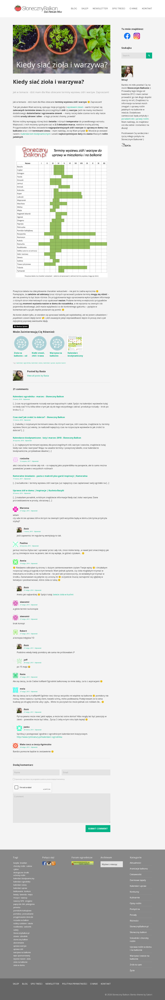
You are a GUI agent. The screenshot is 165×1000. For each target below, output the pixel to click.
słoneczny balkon (20, 939)
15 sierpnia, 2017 (25, 461)
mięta (30, 894)
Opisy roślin (135, 903)
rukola (30, 923)
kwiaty (16, 894)
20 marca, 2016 (18, 493)
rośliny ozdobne (20, 923)
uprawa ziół (18, 949)
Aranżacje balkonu (139, 868)
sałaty (15, 930)
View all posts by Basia (38, 375)
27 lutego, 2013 (25, 605)
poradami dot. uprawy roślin (135, 118)
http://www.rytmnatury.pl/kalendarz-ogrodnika (39, 737)
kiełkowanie (18, 891)
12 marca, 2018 (18, 420)
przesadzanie (27, 914)
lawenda (23, 894)
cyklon (16, 869)
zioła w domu (19, 965)
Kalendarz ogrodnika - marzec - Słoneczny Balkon (38, 396)
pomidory (17, 914)
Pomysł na (135, 909)
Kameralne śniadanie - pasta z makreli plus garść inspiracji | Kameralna (50, 476)
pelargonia (30, 904)
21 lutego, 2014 (29, 590)
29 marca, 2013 (29, 730)
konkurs (27, 891)
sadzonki (27, 926)
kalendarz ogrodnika (23, 363)
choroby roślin (19, 866)
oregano (28, 901)
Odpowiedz (26, 399)
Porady (133, 914)
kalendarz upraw (49, 363)
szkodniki (23, 936)
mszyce (16, 898)
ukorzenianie (18, 943)
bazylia (16, 863)
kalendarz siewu (37, 363)
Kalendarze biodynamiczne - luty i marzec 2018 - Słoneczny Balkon (47, 437)
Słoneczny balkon (138, 932)
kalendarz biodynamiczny (23, 878)
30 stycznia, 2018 (18, 441)
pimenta (16, 907)
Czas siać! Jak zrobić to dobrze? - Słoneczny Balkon (39, 417)
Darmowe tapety (138, 880)
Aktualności (135, 862)
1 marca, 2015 (28, 531)
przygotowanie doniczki (23, 917)
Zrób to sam (136, 964)
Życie (132, 970)
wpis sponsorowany (21, 955)
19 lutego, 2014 (25, 563)
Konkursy (134, 891)
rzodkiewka (18, 926)
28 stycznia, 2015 (25, 546)
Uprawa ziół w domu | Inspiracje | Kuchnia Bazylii (38, 490)
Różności (134, 920)
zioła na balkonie (20, 962)
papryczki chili (19, 904)
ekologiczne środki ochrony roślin (21, 873)
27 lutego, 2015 (25, 511)
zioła (29, 959)
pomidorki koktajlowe (22, 910)
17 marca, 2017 (18, 479)
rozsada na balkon (21, 920)
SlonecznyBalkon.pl (21, 933)
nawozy (24, 898)
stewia (16, 936)
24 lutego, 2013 (25, 747)
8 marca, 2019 (17, 399)
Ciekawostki (135, 874)
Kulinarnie (135, 897)
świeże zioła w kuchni (63, 594)
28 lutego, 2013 (29, 663)
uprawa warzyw (19, 946)
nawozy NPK (18, 901)
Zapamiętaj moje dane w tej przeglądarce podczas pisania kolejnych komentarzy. (40, 779)
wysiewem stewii (75, 107)
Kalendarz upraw (138, 886)
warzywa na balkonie (22, 952)
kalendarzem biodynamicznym (35, 133)
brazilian (23, 863)
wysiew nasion (61, 363)
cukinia (29, 866)
